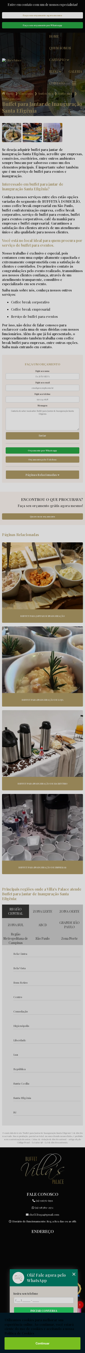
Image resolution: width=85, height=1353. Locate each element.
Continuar (42, 1343)
